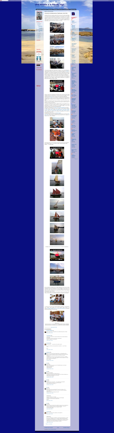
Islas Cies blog (74, 48)
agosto (39, 23)
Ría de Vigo (60, 9)
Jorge (62, 110)
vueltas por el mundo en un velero (74, 68)
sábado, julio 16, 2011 (50, 422)
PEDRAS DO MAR (74, 130)
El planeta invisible (73, 55)
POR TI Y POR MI (74, 95)
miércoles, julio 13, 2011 (50, 360)
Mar (47, 371)
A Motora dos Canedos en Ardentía (73, 101)
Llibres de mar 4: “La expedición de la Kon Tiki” (74, 117)
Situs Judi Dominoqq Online (74, 56)
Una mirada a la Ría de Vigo (49, 4)
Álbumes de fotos (73, 9)
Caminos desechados (73, 155)
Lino (56, 109)
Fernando (51, 97)
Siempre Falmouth (74, 22)
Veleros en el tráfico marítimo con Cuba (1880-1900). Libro (74, 85)
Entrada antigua (66, 427)
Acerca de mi (45, 9)
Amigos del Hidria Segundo (74, 90)
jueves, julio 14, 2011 (50, 400)
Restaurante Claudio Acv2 (73, 146)
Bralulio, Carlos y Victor (60, 109)
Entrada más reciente (49, 427)
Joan (47, 109)
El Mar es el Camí (56, 308)
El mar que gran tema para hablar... (74, 74)
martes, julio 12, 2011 (50, 340)
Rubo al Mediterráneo (73, 69)
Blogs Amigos (50, 9)
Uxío (50, 110)
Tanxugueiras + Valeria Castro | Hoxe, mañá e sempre (74, 50)
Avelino (60, 110)
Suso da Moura (53, 110)
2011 (38, 22)
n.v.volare (73, 120)
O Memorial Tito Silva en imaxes (74, 126)
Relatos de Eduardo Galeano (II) (74, 151)
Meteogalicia (55, 9)
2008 (38, 36)
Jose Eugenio (49, 335)
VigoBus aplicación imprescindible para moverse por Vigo (74, 107)
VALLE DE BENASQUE (73, 135)
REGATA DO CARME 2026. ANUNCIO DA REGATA (73, 27)
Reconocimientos (66, 9)
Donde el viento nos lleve (74, 144)
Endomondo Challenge (73, 156)
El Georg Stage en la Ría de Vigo (40, 31)
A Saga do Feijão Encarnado (74, 40)
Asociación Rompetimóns (62, 107)
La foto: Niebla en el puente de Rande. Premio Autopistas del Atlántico (74, 62)
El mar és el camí (74, 115)
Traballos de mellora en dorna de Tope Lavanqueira (74, 34)
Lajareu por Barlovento (73, 25)
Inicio (58, 427)
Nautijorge (48, 352)
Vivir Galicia (73, 60)
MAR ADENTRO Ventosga (74, 38)
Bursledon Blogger (49, 330)
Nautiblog (52, 308)
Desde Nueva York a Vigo (74, 105)
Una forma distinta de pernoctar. (74, 91)
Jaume (51, 109)
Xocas (57, 110)
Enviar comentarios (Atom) (52, 429)
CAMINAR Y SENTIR (73, 134)
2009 (38, 35)
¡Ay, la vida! (73, 112)
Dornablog (48, 308)
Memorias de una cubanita (74, 111)
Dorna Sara (73, 125)
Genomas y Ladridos (73, 45)
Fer (45, 109)
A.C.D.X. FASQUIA (73, 32)
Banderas (65, 110)
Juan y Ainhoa (67, 109)
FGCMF (67, 71)
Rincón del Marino (62, 308)
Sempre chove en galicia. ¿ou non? (74, 140)
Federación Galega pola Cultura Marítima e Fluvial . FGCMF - (74, 82)
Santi (48, 110)
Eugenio (68, 110)
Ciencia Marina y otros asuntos (74, 44)
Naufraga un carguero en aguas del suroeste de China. (74, 76)
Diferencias (73, 141)
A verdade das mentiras (73, 122)
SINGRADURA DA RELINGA (74, 99)
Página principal (39, 9)
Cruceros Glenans (73, 21)
